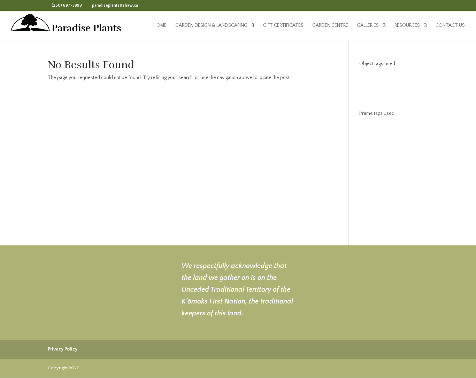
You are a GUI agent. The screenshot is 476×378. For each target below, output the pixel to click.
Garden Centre (330, 25)
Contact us (450, 25)
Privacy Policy (62, 349)
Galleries (368, 25)
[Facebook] (145, 5)
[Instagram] (154, 5)
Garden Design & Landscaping (211, 25)
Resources (407, 25)
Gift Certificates (283, 25)
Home (160, 25)
